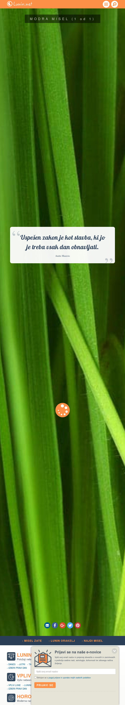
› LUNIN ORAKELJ (62, 641)
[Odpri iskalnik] (114, 4)
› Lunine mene (31, 685)
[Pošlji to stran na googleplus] (62, 625)
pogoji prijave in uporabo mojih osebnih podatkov (70, 677)
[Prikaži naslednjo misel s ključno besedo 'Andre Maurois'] (62, 410)
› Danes (11, 664)
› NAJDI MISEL (92, 641)
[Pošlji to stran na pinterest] (78, 625)
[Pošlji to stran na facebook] (55, 625)
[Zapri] (114, 651)
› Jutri (21, 664)
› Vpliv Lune (14, 685)
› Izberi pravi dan (17, 667)
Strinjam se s (64, 677)
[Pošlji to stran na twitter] (70, 625)
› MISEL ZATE (32, 641)
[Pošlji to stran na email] (47, 625)
